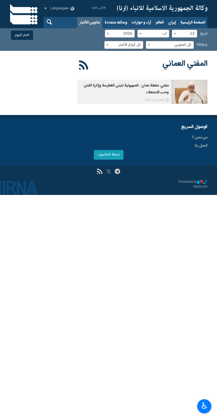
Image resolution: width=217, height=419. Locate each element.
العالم (160, 22)
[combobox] (184, 34)
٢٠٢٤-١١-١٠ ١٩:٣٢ (154, 100)
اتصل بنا (201, 145)
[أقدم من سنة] (189, 92)
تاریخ (203, 34)
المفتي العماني (184, 63)
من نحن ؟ (199, 137)
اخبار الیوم (22, 35)
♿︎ (204, 406)
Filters (202, 45)
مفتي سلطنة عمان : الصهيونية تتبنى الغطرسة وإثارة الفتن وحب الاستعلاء (126, 89)
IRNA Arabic (162, 8)
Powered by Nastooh (193, 184)
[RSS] (83, 66)
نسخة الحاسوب (108, 155)
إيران (172, 22)
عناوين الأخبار (89, 22)
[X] (108, 172)
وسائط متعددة (116, 22)
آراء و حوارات (141, 22)
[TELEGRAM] (117, 172)
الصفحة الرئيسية (192, 22)
